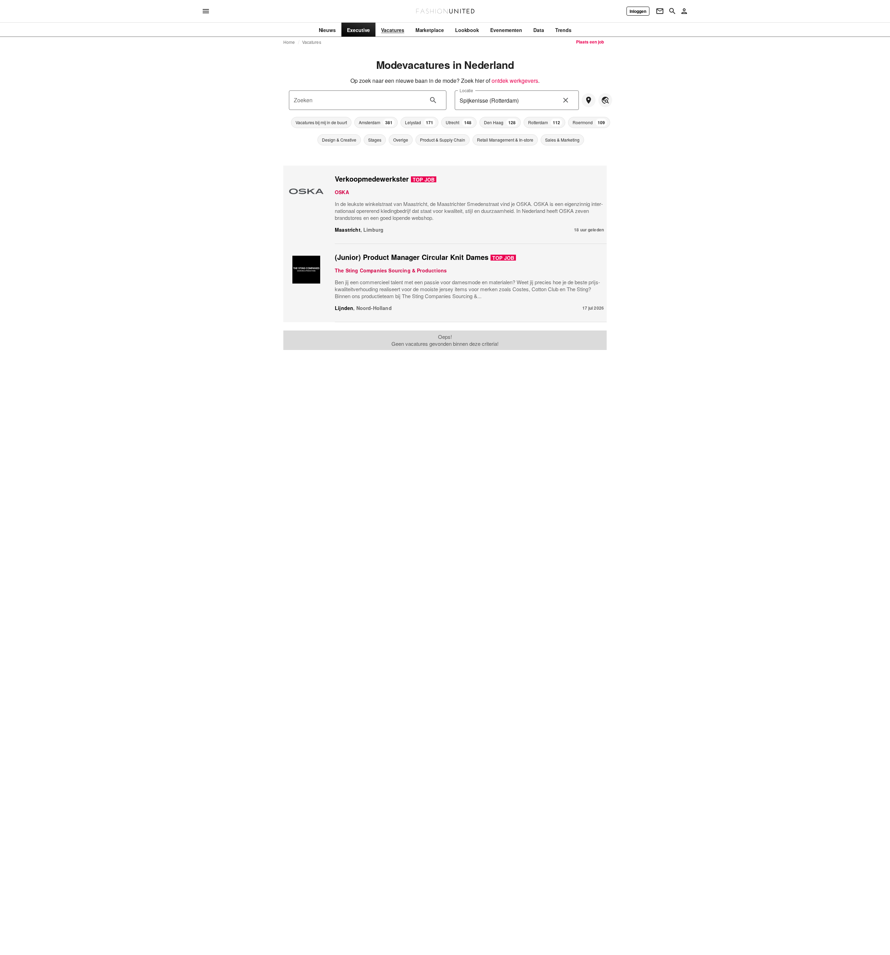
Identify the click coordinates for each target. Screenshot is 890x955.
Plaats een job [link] (590, 42)
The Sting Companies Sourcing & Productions (391, 270)
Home (289, 42)
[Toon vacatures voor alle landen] (605, 100)
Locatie (466, 90)
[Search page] (672, 11)
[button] (321, 122)
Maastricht (348, 229)
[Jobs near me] (589, 100)
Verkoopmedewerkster (372, 179)
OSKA (342, 192)
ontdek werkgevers (515, 81)
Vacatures (311, 42)
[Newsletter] (660, 11)
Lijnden (344, 307)
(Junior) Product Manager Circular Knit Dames (411, 257)
